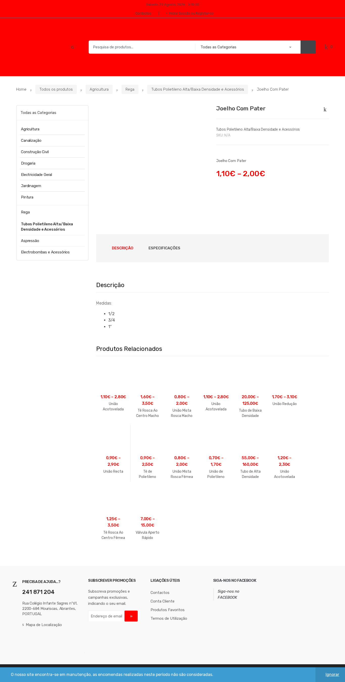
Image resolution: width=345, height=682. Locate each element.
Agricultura (99, 89)
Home (21, 89)
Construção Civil (35, 152)
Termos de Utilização (169, 618)
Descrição (122, 248)
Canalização (31, 140)
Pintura (27, 197)
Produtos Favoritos (168, 610)
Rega (130, 89)
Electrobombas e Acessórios (45, 252)
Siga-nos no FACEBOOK (234, 580)
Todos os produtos (56, 89)
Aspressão (30, 240)
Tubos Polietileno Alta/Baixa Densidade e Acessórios (197, 89)
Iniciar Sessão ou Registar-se (191, 13)
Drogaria (28, 163)
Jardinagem (31, 186)
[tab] (122, 248)
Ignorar (332, 674)
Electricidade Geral (36, 174)
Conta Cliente (163, 601)
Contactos (143, 13)
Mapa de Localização (44, 625)
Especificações (164, 248)
